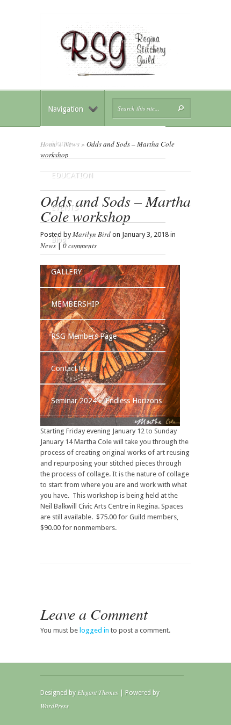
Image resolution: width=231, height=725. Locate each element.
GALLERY (66, 271)
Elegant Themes (97, 692)
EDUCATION (72, 175)
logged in (94, 630)
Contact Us (69, 368)
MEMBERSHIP (75, 304)
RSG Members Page (84, 336)
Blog (58, 239)
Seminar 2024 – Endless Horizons (106, 400)
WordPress (54, 705)
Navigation (65, 109)
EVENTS (64, 207)
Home (60, 143)
